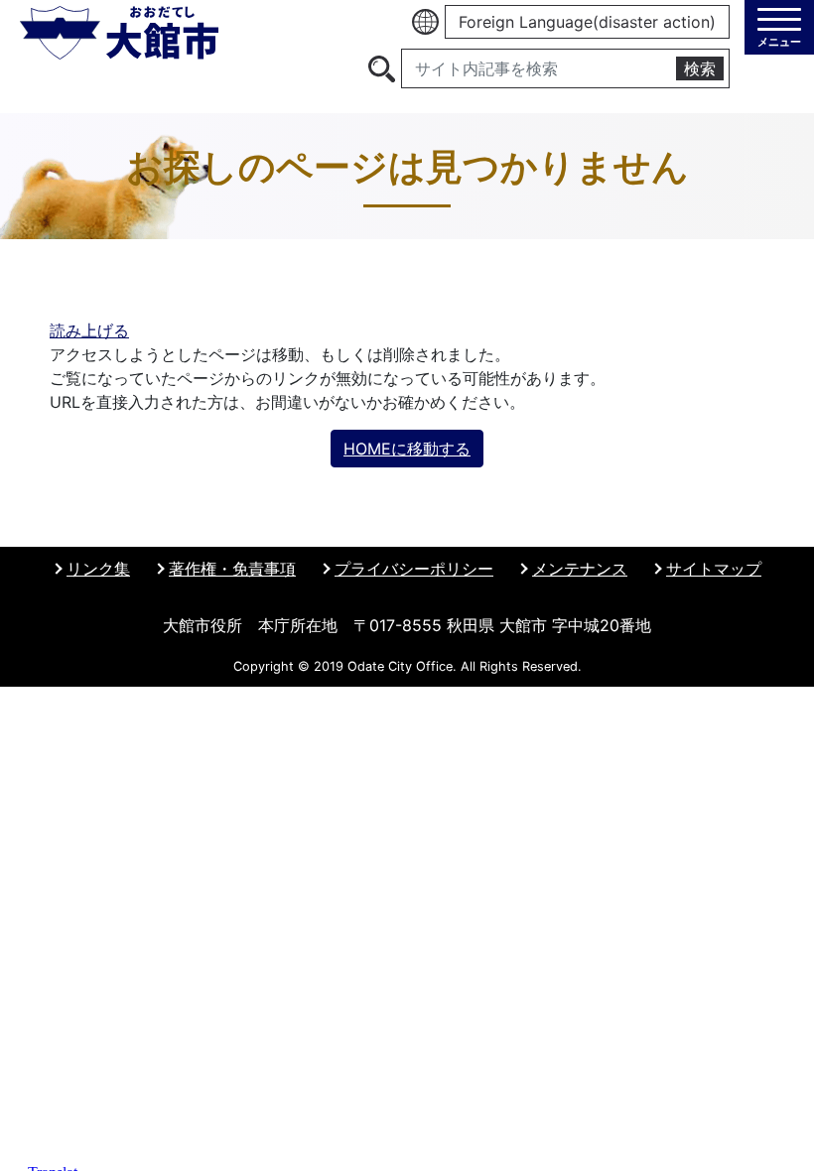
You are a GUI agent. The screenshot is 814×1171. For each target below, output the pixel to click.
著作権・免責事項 (232, 569)
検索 (700, 68)
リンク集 (98, 569)
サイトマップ (713, 569)
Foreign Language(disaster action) (587, 22)
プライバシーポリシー (414, 569)
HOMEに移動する (407, 448)
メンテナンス (579, 569)
